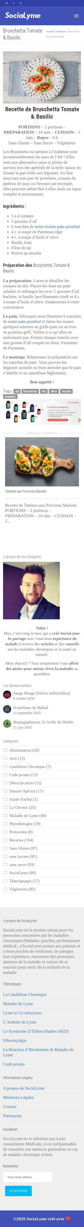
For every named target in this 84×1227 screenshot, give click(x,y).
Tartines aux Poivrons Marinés (25, 491)
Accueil (50, 31)
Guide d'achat (20, 799)
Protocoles (18, 832)
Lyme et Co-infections (22, 1012)
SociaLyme (60, 31)
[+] (42, 461)
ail (17, 391)
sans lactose (19, 856)
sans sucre (17, 864)
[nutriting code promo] (42, 411)
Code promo (19, 775)
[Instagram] (20, 3)
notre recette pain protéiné (57, 226)
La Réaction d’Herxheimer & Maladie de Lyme (38, 1052)
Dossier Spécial (22, 791)
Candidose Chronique (27, 766)
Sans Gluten (19, 848)
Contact (10, 1106)
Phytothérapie (20, 824)
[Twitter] (6, 3)
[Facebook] (13, 3)
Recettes (16, 840)
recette (66, 391)
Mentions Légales (18, 1097)
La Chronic (18, 807)
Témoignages (20, 881)
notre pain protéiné (25, 321)
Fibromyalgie (15, 1040)
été (44, 391)
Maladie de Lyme (23, 815)
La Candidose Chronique (24, 994)
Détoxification (21, 783)
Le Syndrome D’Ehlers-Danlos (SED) (36, 1031)
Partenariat (12, 1115)
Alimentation (20, 750)
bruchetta (30, 391)
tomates (10, 396)
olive (54, 391)
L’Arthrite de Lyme (19, 1022)
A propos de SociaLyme (23, 1088)
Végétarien (18, 889)
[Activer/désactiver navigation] (76, 15)
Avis (13, 758)
